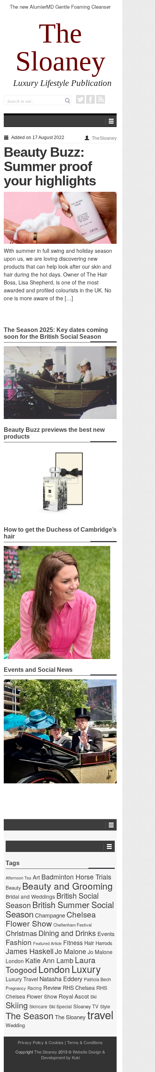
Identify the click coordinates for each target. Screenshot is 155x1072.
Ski (93, 996)
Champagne (50, 915)
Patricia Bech (97, 979)
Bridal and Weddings (30, 896)
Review (52, 987)
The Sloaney (60, 47)
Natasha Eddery (61, 978)
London (54, 969)
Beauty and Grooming (67, 885)
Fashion (19, 942)
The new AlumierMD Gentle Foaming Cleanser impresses (60, 10)
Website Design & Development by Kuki (73, 1054)
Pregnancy (16, 988)
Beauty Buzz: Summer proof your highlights (50, 166)
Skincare (38, 1006)
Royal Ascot (74, 996)
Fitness (73, 942)
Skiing (17, 1005)
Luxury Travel (22, 979)
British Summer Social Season (60, 909)
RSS (100, 99)
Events (106, 933)
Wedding (15, 1025)
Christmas (21, 933)
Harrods (104, 943)
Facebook (90, 99)
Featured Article (47, 943)
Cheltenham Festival (72, 925)
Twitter (80, 99)
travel (100, 1014)
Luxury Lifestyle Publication (62, 83)
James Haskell (29, 951)
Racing (34, 988)
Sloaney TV (86, 1006)
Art (36, 877)
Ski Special (60, 1006)
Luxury (86, 969)
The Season (29, 1015)
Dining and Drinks (67, 933)
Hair (89, 943)
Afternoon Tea (18, 878)
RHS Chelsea (79, 987)
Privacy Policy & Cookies (41, 1042)
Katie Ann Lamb (49, 960)
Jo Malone (70, 951)
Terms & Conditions (85, 1042)
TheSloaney (104, 138)
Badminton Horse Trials (76, 876)
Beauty (13, 887)
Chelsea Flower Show (51, 918)
